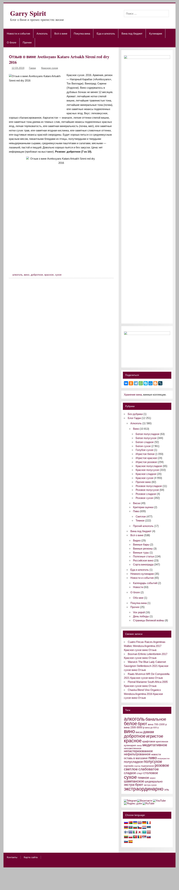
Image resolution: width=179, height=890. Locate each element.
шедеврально (154, 781)
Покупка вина (82, 33)
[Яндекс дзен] (133, 803)
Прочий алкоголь (143, 525)
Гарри (32, 68)
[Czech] (140, 827)
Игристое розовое (146, 462)
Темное (140, 520)
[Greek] (130, 832)
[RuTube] (148, 803)
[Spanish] (130, 841)
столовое (150, 773)
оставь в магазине (136, 758)
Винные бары (141, 544)
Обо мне (138, 597)
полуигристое (163, 758)
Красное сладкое (146, 473)
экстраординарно (143, 789)
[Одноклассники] (131, 383)
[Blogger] (155, 383)
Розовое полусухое (147, 489)
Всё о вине (60, 33)
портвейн (129, 766)
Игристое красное (146, 457)
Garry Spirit (28, 13)
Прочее (27, 42)
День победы (141, 616)
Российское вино (143, 560)
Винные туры (141, 552)
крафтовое (148, 741)
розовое (162, 765)
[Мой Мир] (150, 383)
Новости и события (18, 33)
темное (143, 777)
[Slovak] (149, 837)
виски (139, 732)
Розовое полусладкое (149, 485)
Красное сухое (49, 68)
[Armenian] (126, 827)
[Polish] (130, 837)
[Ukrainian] (135, 822)
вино (26, 274)
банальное (155, 719)
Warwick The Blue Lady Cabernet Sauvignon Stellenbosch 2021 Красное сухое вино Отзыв (146, 665)
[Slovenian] (126, 841)
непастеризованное (138, 751)
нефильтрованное (137, 754)
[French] (149, 822)
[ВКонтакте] (126, 383)
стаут (140, 773)
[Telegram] (136, 383)
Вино (136, 428)
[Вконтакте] (144, 800)
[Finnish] (126, 832)
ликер (139, 745)
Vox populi (139, 612)
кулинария (130, 745)
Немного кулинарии (142, 573)
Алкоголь (42, 33)
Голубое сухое (144, 449)
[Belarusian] (130, 822)
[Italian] (135, 832)
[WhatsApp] (141, 383)
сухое (58, 274)
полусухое (153, 761)
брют (142, 724)
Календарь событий (145, 583)
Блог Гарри (134, 418)
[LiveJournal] (160, 383)
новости (156, 754)
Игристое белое (145, 453)
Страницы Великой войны (148, 620)
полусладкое (133, 762)
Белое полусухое (146, 438)
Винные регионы (143, 548)
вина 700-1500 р (157, 724)
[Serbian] (144, 837)
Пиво (136, 511)
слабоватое (148, 769)
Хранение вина (133, 394)
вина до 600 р (152, 727)
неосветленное (132, 748)
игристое (154, 736)
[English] (140, 822)
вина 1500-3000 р (134, 727)
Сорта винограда (143, 564)
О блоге (11, 42)
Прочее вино (143, 481)
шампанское (134, 781)
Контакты (12, 857)
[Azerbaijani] (130, 827)
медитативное (154, 745)
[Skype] (146, 383)
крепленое (162, 741)
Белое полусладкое (147, 433)
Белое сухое (143, 446)
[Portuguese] (135, 837)
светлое (131, 769)
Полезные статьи (143, 556)
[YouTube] (159, 800)
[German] (144, 822)
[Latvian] (149, 832)
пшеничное (147, 765)
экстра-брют (133, 784)
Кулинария (155, 33)
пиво (152, 758)
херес (153, 778)
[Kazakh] (144, 832)
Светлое (141, 516)
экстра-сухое (150, 785)
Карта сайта (31, 857)
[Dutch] (144, 827)
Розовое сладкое (146, 493)
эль (166, 789)
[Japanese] (140, 832)
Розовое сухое (144, 497)
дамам (148, 732)
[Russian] (126, 822)
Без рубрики (135, 414)
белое (130, 723)
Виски (136, 503)
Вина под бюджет (131, 33)
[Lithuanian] (126, 837)
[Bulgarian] (135, 827)
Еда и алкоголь (106, 33)
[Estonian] (149, 827)
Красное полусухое (147, 469)
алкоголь (17, 274)
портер (137, 766)
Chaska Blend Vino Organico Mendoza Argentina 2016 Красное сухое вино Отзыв (143, 693)
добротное (37, 274)
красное (49, 274)
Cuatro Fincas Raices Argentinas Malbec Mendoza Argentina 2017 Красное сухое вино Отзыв (144, 645)
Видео (137, 540)
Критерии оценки (143, 507)
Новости (138, 587)
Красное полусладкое (149, 466)
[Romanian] (140, 837)
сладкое (130, 773)
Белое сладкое (145, 442)
